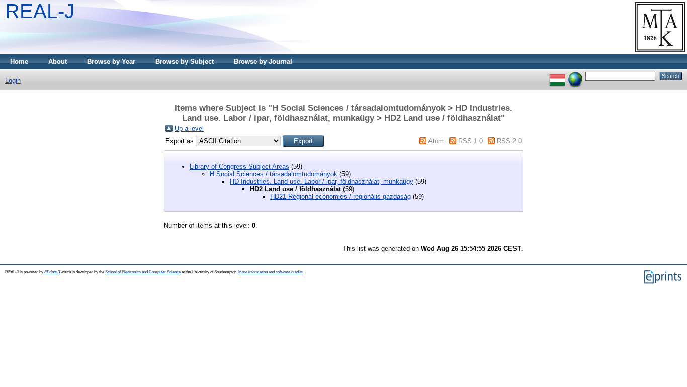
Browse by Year (111, 61)
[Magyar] (557, 76)
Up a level (189, 128)
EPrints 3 (52, 272)
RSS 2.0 (509, 141)
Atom (436, 141)
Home (19, 61)
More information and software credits (270, 272)
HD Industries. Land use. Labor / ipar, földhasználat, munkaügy (321, 181)
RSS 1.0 (470, 141)
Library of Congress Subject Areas (239, 166)
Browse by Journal (263, 61)
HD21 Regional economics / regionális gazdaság (340, 196)
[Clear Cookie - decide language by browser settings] (575, 76)
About (57, 61)
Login (13, 80)
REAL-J (39, 11)
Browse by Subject (184, 61)
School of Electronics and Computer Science (143, 272)
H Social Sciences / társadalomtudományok (273, 174)
